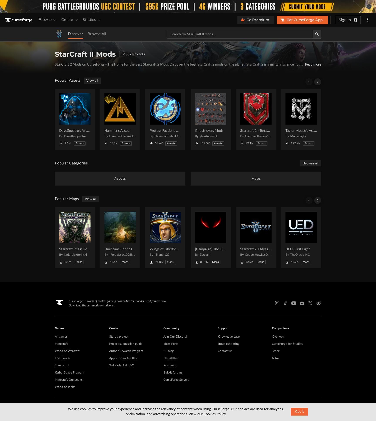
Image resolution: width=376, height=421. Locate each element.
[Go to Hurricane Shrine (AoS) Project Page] (120, 237)
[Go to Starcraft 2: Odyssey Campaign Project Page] (256, 237)
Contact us (225, 351)
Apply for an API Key (123, 358)
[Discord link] (302, 303)
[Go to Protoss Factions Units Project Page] (165, 119)
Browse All (96, 34)
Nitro (275, 358)
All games (61, 336)
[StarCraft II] (59, 34)
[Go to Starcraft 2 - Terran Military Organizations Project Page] (256, 119)
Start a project (118, 336)
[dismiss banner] (369, 6)
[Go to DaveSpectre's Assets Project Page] (75, 119)
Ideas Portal (171, 343)
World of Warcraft (67, 351)
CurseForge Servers (176, 379)
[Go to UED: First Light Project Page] (301, 237)
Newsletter (170, 358)
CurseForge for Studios (287, 343)
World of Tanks (65, 387)
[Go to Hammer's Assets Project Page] (120, 119)
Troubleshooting (228, 343)
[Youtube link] (293, 303)
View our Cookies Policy (207, 414)
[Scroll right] (317, 81)
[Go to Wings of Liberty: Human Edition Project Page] (165, 237)
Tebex (276, 351)
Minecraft (61, 343)
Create (67, 20)
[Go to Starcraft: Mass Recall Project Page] (75, 237)
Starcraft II (62, 365)
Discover (75, 34)
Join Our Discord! (175, 336)
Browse (45, 20)
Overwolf (278, 336)
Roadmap (169, 365)
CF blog (168, 351)
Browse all (311, 163)
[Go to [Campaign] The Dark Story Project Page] (211, 237)
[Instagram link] (277, 303)
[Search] (317, 34)
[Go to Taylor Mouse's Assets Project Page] (301, 119)
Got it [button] (299, 411)
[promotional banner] (188, 6)
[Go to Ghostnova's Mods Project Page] (211, 119)
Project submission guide (125, 343)
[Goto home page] (19, 20)
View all (92, 81)
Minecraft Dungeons (68, 379)
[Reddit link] (318, 303)
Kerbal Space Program (69, 372)
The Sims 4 (62, 358)
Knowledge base (229, 336)
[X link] (310, 303)
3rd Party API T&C (121, 365)
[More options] (367, 20)
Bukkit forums (172, 372)
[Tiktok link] (285, 303)
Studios (89, 20)
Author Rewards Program (126, 351)
